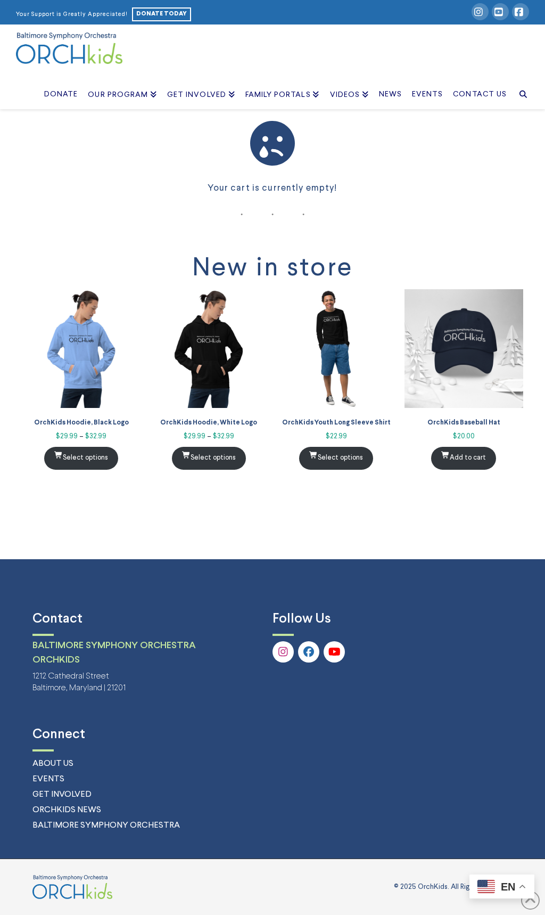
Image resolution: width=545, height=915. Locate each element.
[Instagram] (480, 11)
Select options (85, 457)
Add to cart (468, 457)
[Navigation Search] (520, 82)
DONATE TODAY (161, 14)
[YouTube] (500, 11)
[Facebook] (520, 11)
